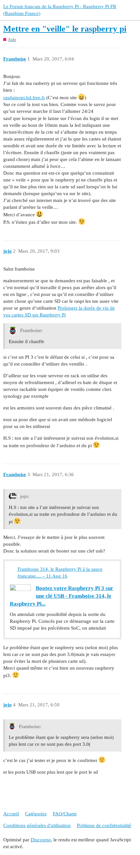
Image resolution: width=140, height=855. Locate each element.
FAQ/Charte (65, 813)
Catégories (36, 813)
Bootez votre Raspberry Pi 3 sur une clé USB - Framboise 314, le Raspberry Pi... (61, 596)
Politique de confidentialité (104, 825)
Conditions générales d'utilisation (37, 825)
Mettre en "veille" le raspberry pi (64, 28)
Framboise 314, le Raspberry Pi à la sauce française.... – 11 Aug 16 (60, 573)
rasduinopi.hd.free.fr (24, 97)
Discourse (41, 839)
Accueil (11, 813)
